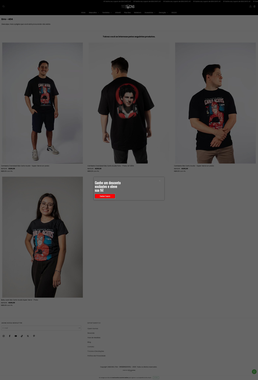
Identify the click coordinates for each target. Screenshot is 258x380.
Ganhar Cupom (105, 196)
